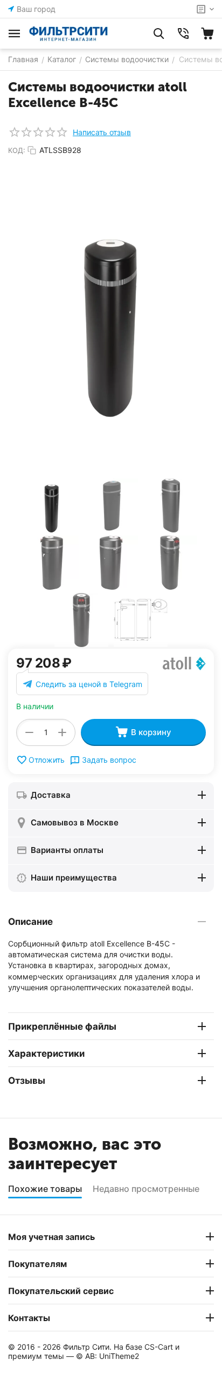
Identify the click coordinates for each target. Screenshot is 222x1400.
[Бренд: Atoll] (184, 663)
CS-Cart (158, 1346)
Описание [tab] (30, 921)
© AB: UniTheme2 (107, 1356)
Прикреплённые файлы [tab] (62, 1026)
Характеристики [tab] (46, 1053)
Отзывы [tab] (26, 1080)
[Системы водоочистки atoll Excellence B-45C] (111, 317)
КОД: (16, 150)
